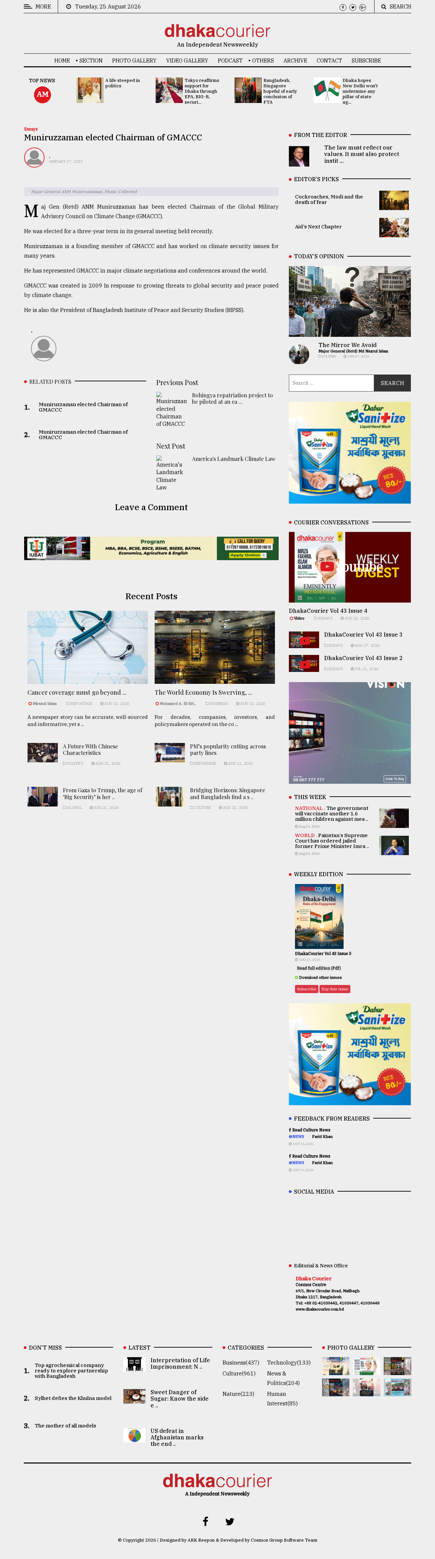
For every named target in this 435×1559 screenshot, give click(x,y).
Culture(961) (239, 1373)
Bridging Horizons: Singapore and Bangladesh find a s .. (227, 793)
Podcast (230, 60)
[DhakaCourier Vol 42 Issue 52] (397, 1391)
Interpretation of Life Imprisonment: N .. (180, 1363)
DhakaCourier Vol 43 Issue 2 (363, 658)
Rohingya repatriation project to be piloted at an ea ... (232, 398)
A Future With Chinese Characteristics (90, 749)
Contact (329, 60)
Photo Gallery (134, 60)
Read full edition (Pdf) (319, 968)
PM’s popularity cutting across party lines (228, 749)
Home (62, 60)
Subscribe (366, 60)
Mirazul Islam (45, 703)
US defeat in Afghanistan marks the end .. (177, 1437)
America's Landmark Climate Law (233, 458)
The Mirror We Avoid (347, 345)
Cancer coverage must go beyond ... (77, 692)
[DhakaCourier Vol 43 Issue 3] (397, 1370)
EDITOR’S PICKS (316, 179)
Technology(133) (289, 1362)
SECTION (91, 60)
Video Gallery (187, 60)
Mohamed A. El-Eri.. (178, 703)
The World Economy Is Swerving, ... (203, 692)
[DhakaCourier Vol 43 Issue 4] (366, 1370)
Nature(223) (238, 1393)
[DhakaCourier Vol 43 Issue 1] (366, 1391)
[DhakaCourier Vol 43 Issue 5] (336, 1370)
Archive (295, 60)
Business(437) (241, 1362)
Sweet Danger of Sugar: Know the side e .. (180, 1398)
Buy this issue (334, 988)
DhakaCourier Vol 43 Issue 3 (363, 634)
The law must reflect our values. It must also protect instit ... (361, 154)
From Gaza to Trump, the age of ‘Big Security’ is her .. (102, 793)
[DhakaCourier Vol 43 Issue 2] (336, 1391)
